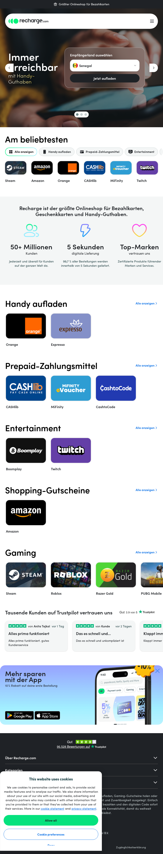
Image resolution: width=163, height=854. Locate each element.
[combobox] (105, 65)
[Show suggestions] (135, 65)
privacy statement (84, 809)
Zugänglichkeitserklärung (131, 847)
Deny (51, 845)
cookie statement (52, 809)
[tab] (21, 152)
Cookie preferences (51, 834)
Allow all (51, 820)
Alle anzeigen (145, 303)
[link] (19, 715)
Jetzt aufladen (105, 78)
